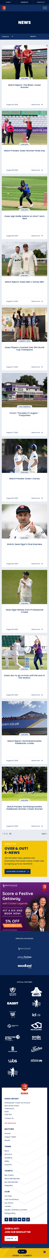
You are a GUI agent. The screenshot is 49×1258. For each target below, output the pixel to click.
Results (7, 1140)
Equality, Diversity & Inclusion (16, 1210)
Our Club (8, 1196)
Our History (9, 1203)
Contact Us (9, 1118)
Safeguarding (10, 1213)
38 (10, 833)
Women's (8, 1154)
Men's (7, 1151)
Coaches (8, 1164)
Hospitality (9, 1185)
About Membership (12, 1178)
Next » (44, 833)
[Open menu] (45, 8)
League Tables (10, 1137)
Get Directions (10, 1123)
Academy (8, 1158)
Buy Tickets (9, 1175)
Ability (7, 1161)
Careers (8, 1206)
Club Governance (12, 1199)
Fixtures (8, 1133)
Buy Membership (11, 1182)
